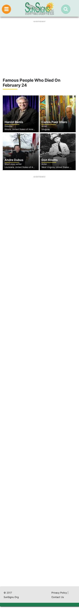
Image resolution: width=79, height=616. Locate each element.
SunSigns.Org (11, 597)
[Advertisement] (39, 409)
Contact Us (57, 597)
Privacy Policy (59, 592)
